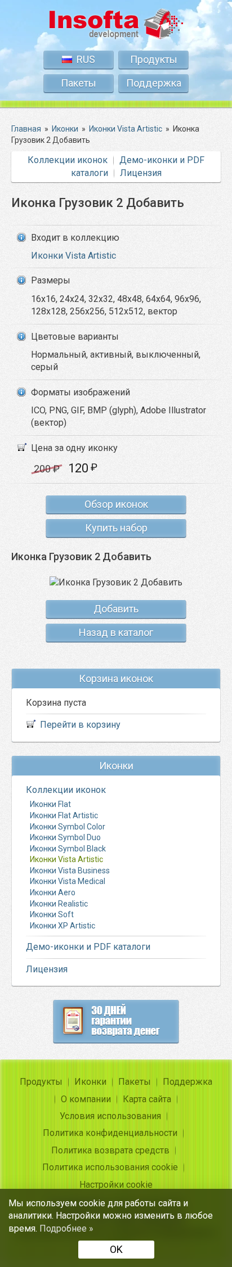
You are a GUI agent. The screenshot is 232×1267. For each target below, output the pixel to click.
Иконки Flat (50, 804)
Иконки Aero (52, 892)
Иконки (90, 1081)
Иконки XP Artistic (62, 925)
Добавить (116, 609)
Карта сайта (147, 1099)
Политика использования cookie (110, 1167)
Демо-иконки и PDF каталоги (88, 946)
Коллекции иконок (68, 160)
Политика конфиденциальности (110, 1133)
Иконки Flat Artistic (64, 815)
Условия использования (110, 1116)
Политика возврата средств (110, 1150)
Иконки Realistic (59, 903)
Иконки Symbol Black (68, 848)
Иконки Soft (52, 914)
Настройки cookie (116, 1184)
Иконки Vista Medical (67, 881)
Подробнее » (66, 1228)
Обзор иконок (116, 504)
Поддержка (153, 83)
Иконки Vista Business (70, 870)
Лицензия (141, 173)
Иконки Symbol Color (67, 826)
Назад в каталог (116, 632)
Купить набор (116, 528)
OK (116, 1249)
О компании (86, 1099)
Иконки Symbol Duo (65, 837)
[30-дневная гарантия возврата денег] (116, 1021)
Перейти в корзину (80, 724)
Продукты (153, 59)
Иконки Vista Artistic (73, 255)
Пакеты (78, 83)
